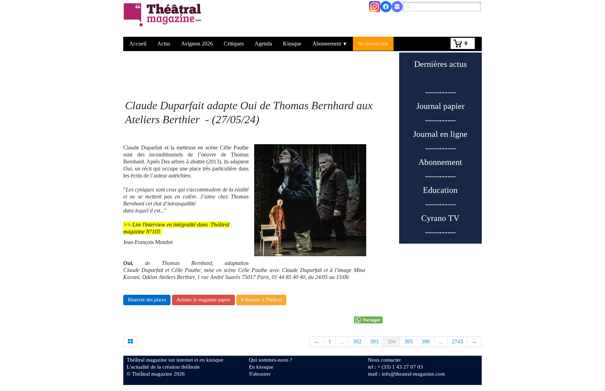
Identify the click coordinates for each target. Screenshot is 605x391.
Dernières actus (440, 64)
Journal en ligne (440, 134)
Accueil (137, 44)
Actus (163, 44)
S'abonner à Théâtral (261, 299)
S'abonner (260, 374)
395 (408, 341)
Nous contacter (384, 360)
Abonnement (329, 44)
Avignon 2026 (197, 44)
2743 (457, 341)
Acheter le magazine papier (203, 299)
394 (391, 341)
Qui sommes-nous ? (270, 360)
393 (374, 341)
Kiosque (292, 44)
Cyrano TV (440, 218)
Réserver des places (147, 299)
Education (440, 190)
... (342, 341)
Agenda (263, 44)
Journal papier (440, 106)
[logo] (164, 19)
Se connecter (373, 44)
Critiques (234, 44)
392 (357, 341)
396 (426, 341)
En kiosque (261, 367)
